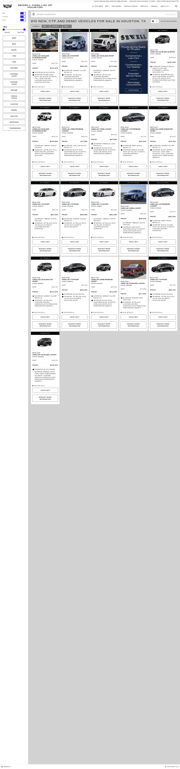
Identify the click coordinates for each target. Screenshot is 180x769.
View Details (39, 87)
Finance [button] (154, 7)
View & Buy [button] (45, 91)
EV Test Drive (97, 6)
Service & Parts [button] (130, 7)
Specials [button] (144, 7)
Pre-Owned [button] (116, 7)
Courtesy (5, 16)
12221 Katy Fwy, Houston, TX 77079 (142, 1)
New (3, 13)
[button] (176, 6)
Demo (4, 20)
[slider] (4, 29)
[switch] (14, 13)
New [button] (107, 7)
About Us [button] (164, 7)
